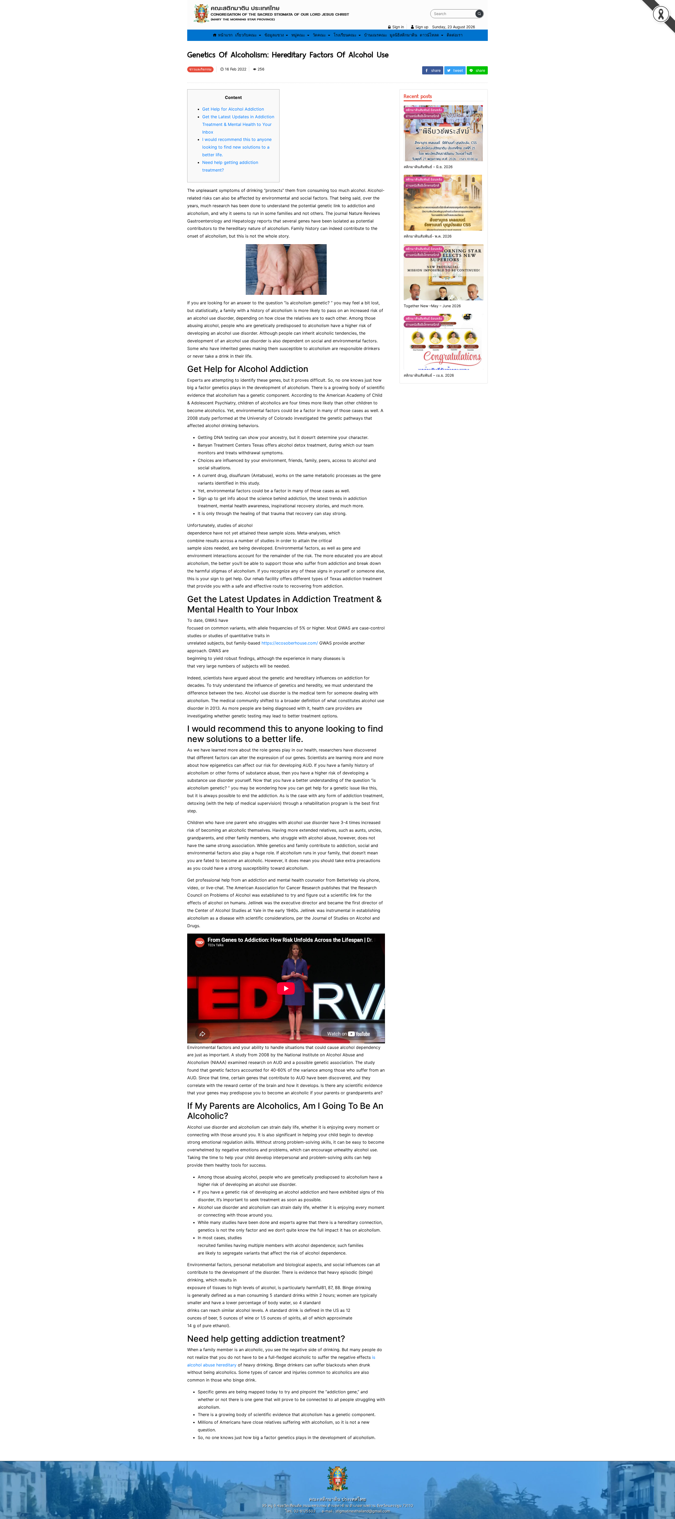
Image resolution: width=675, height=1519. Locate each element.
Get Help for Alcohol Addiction (233, 109)
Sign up (421, 27)
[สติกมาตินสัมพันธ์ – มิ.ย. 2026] (444, 133)
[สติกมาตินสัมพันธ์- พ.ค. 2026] (444, 203)
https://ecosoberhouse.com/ (290, 643)
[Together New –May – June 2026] (444, 272)
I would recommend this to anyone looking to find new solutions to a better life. (237, 147)
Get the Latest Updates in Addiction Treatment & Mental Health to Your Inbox (238, 124)
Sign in (397, 27)
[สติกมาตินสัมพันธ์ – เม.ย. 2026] (444, 342)
